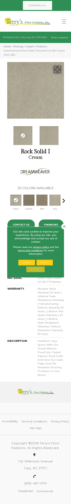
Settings (35, 269)
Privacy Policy (60, 421)
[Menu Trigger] (64, 21)
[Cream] (15, 200)
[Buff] (41, 200)
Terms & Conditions (34, 421)
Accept (26, 262)
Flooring (18, 46)
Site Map (35, 428)
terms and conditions (30, 250)
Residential (25, 491)
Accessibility (10, 421)
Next (64, 134)
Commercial (45, 491)
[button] (37, 5)
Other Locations (59, 37)
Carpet (29, 46)
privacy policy (41, 246)
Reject (44, 262)
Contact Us (21, 224)
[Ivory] (55, 200)
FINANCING (51, 224)
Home (7, 46)
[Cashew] (28, 200)
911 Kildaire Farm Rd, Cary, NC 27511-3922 (25, 37)
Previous (7, 134)
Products (41, 46)
